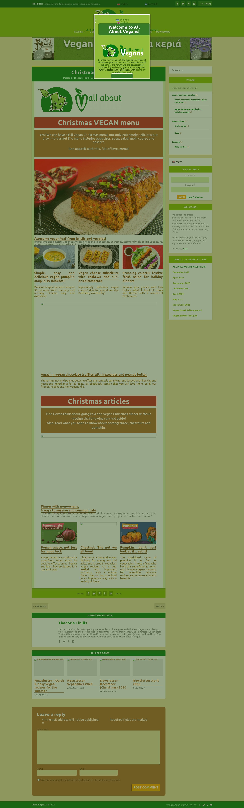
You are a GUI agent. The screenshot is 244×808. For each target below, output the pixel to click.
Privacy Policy (126, 72)
